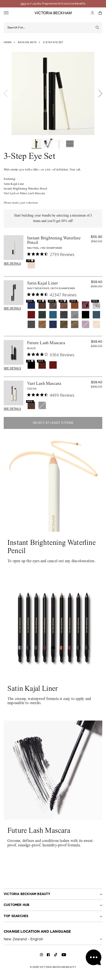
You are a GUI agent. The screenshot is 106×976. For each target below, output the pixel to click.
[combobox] (50, 27)
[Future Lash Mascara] (13, 352)
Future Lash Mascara (46, 343)
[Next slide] (100, 93)
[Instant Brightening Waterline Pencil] (13, 247)
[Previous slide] (6, 93)
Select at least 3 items (53, 422)
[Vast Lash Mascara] (13, 393)
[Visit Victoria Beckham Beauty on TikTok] (55, 956)
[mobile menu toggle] (6, 13)
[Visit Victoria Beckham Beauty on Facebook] (48, 955)
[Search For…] (97, 27)
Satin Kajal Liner (42, 283)
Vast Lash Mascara (44, 384)
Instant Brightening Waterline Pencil (54, 240)
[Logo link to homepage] (53, 12)
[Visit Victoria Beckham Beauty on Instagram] (41, 955)
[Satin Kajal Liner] (13, 292)
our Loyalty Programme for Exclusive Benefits (53, 3)
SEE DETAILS (12, 263)
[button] (100, 12)
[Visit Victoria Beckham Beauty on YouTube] (64, 955)
